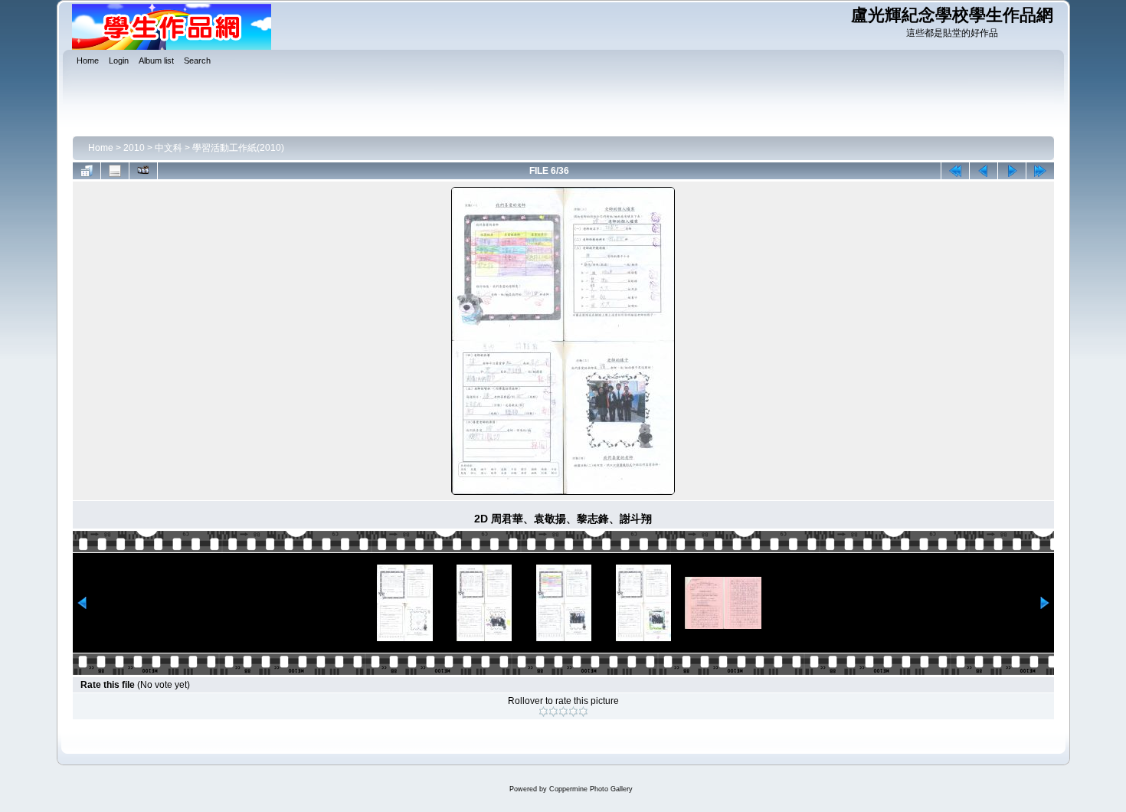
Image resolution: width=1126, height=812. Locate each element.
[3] (563, 711)
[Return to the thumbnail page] (86, 170)
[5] (583, 711)
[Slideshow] (143, 170)
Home (100, 147)
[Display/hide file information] (115, 170)
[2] (553, 711)
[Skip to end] (1040, 170)
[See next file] (1012, 170)
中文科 (168, 147)
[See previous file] (983, 170)
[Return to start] (955, 170)
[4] (573, 711)
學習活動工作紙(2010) (238, 147)
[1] (543, 711)
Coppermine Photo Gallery (591, 789)
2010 (134, 147)
